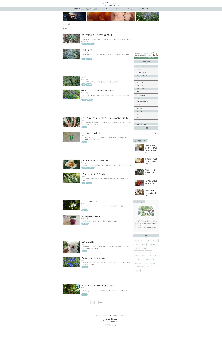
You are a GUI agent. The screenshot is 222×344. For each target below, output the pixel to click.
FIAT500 (139, 69)
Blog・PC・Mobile (143, 9)
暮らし (138, 78)
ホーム (97, 315)
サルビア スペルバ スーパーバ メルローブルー (97, 91)
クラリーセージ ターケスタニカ (93, 174)
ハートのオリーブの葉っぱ (90, 133)
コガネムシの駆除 (87, 242)
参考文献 (139, 108)
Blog (147, 240)
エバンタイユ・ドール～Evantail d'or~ (95, 161)
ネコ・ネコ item (104, 9)
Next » (101, 302)
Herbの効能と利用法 (142, 101)
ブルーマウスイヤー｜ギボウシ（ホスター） (97, 35)
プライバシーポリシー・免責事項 (109, 315)
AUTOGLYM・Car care (143, 73)
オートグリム (139, 252)
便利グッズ (150, 259)
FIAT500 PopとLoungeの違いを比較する (151, 193)
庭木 (84, 37)
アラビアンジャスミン (89, 201)
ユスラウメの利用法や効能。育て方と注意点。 (97, 285)
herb (84, 52)
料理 (87, 218)
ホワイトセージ (86, 50)
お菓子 (137, 248)
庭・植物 (130, 9)
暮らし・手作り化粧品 (91, 9)
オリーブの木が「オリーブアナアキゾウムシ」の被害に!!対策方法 (104, 118)
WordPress (152, 244)
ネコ (137, 255)
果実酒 (137, 270)
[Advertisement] (97, 69)
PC (144, 244)
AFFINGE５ (138, 240)
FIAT (155, 240)
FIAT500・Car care (78, 9)
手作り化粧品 (140, 82)
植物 (138, 117)
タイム (83, 77)
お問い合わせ (122, 315)
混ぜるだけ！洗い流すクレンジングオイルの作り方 (151, 161)
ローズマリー (139, 259)
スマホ (148, 252)
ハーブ (138, 104)
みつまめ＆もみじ (142, 95)
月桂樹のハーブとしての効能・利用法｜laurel (151, 172)
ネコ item (139, 91)
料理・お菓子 (140, 86)
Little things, (110, 3)
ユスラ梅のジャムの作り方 (90, 216)
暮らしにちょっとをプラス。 (112, 321)
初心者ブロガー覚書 (141, 263)
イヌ (145, 248)
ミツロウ (152, 255)
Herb (117, 9)
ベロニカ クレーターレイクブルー (93, 258)
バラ (84, 163)
